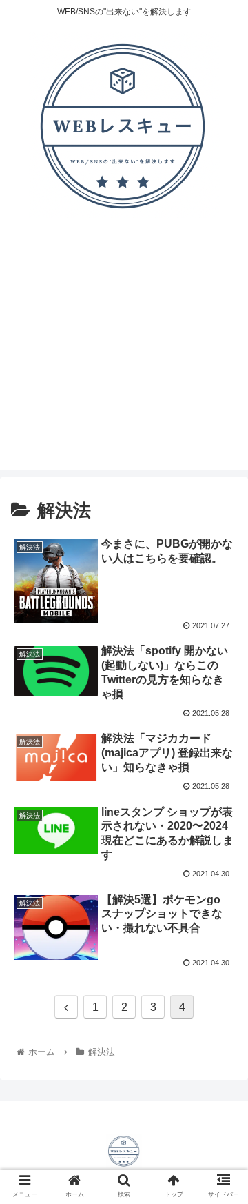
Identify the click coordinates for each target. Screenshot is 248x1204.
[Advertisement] (124, 354)
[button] (221, 1123)
